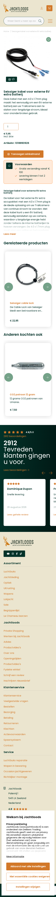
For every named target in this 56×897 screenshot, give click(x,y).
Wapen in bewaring (15, 765)
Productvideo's (12, 647)
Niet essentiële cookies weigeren (30, 876)
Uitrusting (9, 588)
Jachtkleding (11, 577)
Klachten (9, 728)
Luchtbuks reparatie (15, 760)
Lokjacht (8, 599)
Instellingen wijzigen (28, 887)
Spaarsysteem (12, 739)
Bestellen (9, 706)
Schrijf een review (14, 675)
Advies (7, 641)
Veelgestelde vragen (16, 701)
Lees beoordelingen (15, 470)
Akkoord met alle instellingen (28, 866)
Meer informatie (15, 856)
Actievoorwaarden (15, 734)
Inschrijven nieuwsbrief (17, 680)
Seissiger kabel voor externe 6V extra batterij (31, 31)
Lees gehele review (17, 514)
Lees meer (10, 234)
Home (6, 31)
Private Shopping (14, 630)
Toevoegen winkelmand (25, 154)
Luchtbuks (10, 571)
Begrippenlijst (12, 610)
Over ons (9, 653)
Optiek (7, 582)
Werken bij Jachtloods (17, 636)
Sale (6, 604)
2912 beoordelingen (15, 436)
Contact (8, 745)
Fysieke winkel (12, 669)
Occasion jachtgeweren (18, 771)
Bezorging (9, 712)
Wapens (8, 593)
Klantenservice (12, 695)
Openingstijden (12, 658)
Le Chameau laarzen (16, 616)
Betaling (8, 717)
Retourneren (11, 723)
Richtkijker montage (15, 776)
